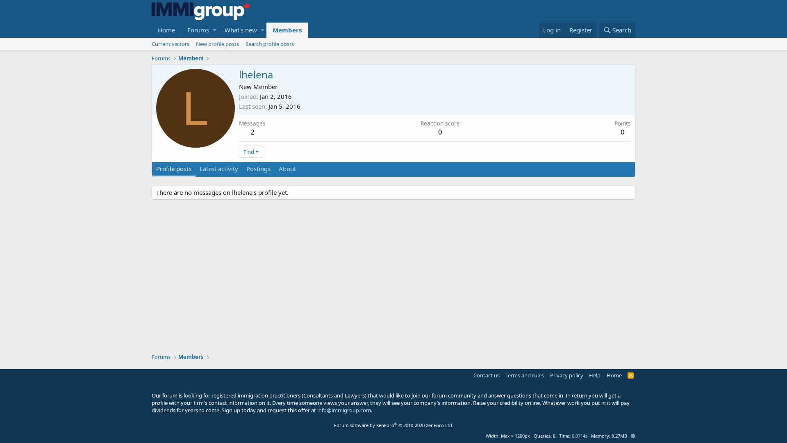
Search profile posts (270, 44)
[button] (214, 30)
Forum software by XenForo (393, 425)
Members (287, 30)
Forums (198, 30)
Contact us (486, 375)
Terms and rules (524, 375)
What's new (241, 30)
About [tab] (287, 168)
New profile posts (217, 44)
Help (594, 375)
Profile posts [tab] (173, 168)
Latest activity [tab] (219, 168)
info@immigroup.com (344, 410)
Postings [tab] (258, 168)
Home (166, 30)
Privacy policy (566, 375)
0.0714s (579, 436)
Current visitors (170, 44)
